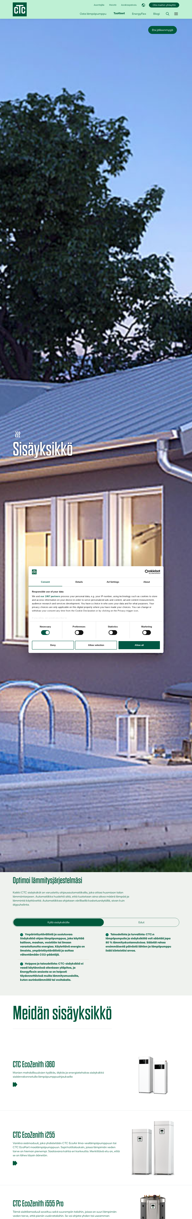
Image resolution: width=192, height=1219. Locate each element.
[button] (167, 14)
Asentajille (99, 5)
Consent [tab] (45, 581)
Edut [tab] (141, 922)
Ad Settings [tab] (113, 581)
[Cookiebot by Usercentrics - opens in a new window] (147, 572)
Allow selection (96, 645)
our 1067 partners (50, 596)
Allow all (139, 645)
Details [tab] (79, 581)
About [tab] (146, 581)
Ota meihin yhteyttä (164, 5)
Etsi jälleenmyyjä (162, 30)
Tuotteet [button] (119, 13)
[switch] (79, 632)
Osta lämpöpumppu (93, 13)
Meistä (112, 5)
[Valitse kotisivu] (143, 5)
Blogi (156, 13)
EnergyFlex (139, 13)
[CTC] (20, 9)
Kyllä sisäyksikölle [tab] (59, 922)
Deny (53, 645)
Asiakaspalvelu (129, 5)
